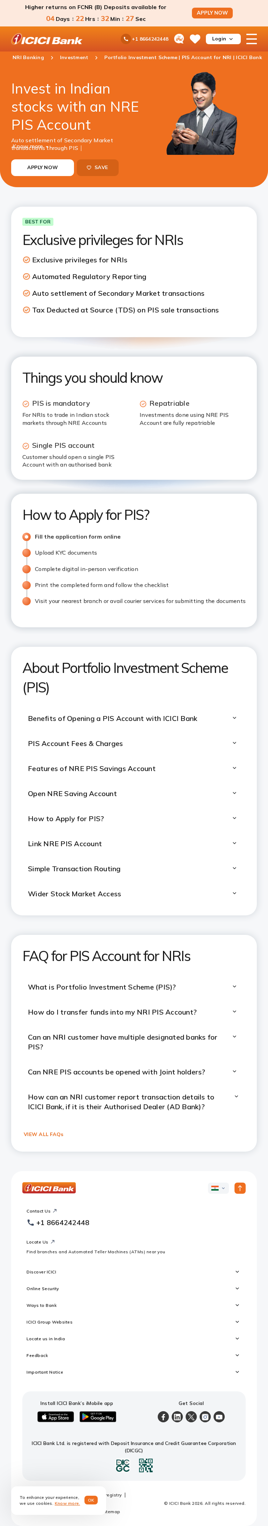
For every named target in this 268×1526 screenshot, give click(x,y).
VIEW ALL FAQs (43, 1134)
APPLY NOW (212, 13)
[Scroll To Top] (240, 1188)
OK (91, 1500)
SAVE (101, 167)
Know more (28, 145)
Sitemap (111, 1511)
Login (219, 38)
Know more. (67, 1503)
